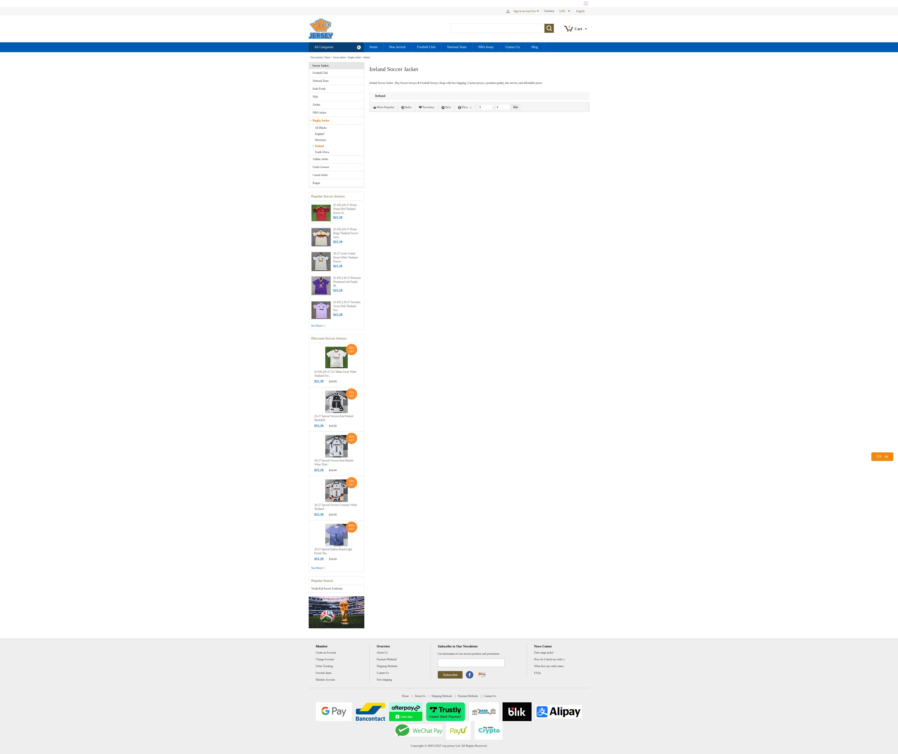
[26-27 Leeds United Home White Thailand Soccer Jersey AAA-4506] (321, 261)
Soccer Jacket (339, 57)
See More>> (318, 325)
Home (373, 47)
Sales (408, 107)
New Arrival (397, 47)
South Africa (322, 152)
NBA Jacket (319, 112)
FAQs (537, 673)
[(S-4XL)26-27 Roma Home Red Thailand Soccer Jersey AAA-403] (321, 212)
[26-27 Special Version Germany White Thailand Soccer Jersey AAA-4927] (336, 490)
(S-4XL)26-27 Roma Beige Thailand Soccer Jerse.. (345, 233)
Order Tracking (324, 666)
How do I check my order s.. (550, 659)
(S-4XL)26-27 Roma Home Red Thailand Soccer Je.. (345, 208)
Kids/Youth (319, 88)
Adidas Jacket (320, 159)
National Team (457, 47)
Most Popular (385, 107)
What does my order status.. (549, 666)
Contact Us (512, 47)
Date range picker (544, 652)
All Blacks (321, 127)
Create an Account (326, 652)
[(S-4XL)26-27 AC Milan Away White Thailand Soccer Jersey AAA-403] (336, 357)
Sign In (518, 11)
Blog (535, 47)
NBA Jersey (486, 47)
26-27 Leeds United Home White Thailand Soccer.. (345, 257)
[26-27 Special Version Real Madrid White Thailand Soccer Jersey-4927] (336, 446)
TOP (879, 456)
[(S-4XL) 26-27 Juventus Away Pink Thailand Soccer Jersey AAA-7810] (321, 309)
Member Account (325, 679)
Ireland (367, 57)
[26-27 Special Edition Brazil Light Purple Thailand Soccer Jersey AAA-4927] (336, 534)
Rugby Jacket (354, 57)
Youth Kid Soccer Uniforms (327, 588)
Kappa (316, 183)
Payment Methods (387, 659)
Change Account (325, 659)
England (319, 134)
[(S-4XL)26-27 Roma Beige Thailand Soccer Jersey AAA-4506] (321, 237)
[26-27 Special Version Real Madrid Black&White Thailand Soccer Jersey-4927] (336, 401)
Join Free (530, 11)
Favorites (428, 107)
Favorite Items (324, 673)
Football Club (426, 47)
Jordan (316, 104)
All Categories (323, 47)
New (448, 107)
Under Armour (321, 167)
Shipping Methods (387, 666)
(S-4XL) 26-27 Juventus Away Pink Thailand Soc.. (347, 306)
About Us (382, 652)
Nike (315, 96)
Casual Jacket (320, 175)
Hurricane (320, 140)
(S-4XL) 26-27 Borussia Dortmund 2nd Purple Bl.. (347, 281)
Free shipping (384, 679)
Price (465, 107)
